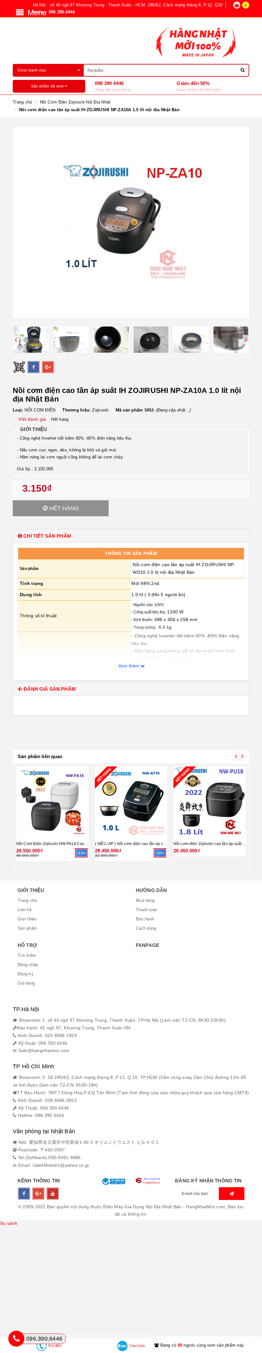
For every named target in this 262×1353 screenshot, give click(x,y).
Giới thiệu (27, 919)
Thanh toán (147, 909)
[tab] (131, 535)
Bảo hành (145, 919)
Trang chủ (27, 900)
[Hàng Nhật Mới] (131, 42)
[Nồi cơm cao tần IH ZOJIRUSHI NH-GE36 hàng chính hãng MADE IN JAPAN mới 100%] (55, 801)
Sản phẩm (27, 928)
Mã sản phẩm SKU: (135, 410)
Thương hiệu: (76, 410)
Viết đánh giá (32, 419)
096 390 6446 (109, 83)
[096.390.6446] (16, 1339)
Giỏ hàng (26, 983)
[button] (131, 536)
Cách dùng (146, 928)
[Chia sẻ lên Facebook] (33, 367)
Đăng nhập (28, 964)
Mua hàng (145, 900)
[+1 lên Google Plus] (48, 367)
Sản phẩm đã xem (48, 86)
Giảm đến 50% (193, 83)
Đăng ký (26, 974)
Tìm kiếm (27, 955)
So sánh (8, 1223)
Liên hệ (25, 909)
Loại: (18, 410)
